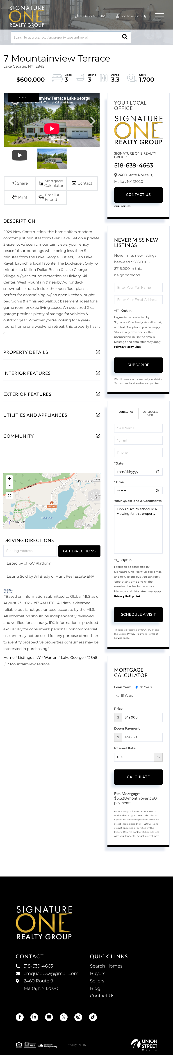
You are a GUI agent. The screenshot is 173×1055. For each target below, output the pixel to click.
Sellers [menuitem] (97, 981)
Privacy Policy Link (127, 347)
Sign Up (140, 16)
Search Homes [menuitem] (106, 966)
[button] (125, 37)
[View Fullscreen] (9, 495)
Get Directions (79, 551)
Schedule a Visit (150, 413)
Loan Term (123, 687)
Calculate (138, 777)
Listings (25, 658)
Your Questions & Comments (138, 501)
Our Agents (122, 206)
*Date (118, 463)
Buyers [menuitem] (97, 973)
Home (9, 658)
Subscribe (138, 365)
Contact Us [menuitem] (102, 996)
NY (38, 658)
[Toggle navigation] (159, 16)
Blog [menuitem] (95, 988)
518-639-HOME (93, 16)
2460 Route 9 (41, 984)
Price (118, 709)
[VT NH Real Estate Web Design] (144, 1044)
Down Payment (127, 728)
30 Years (146, 687)
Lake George (72, 658)
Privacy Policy (135, 633)
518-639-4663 (133, 165)
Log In (125, 16)
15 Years (127, 695)
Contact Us (138, 195)
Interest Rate (125, 748)
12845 (92, 658)
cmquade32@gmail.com (51, 973)
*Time (119, 482)
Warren (50, 658)
